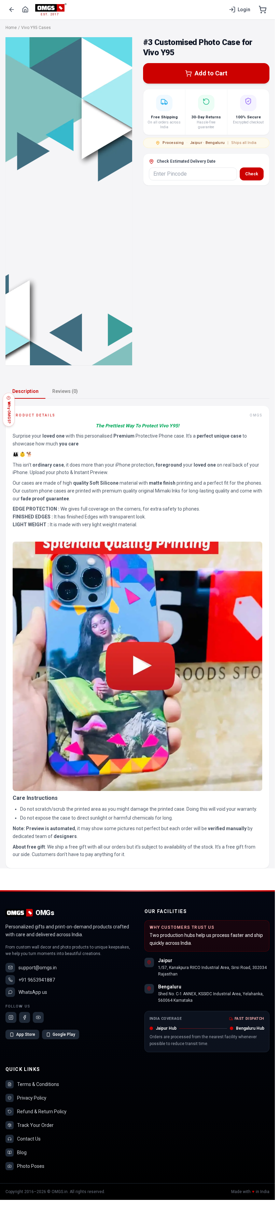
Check (251, 174)
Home (11, 27)
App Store (25, 1034)
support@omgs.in (37, 967)
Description (25, 391)
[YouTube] (38, 1017)
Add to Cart (211, 73)
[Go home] (25, 9)
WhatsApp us (32, 992)
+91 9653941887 (36, 980)
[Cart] (262, 9)
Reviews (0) (65, 391)
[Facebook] (24, 1017)
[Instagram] (10, 1017)
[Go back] (11, 9)
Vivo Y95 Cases (36, 27)
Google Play (64, 1034)
